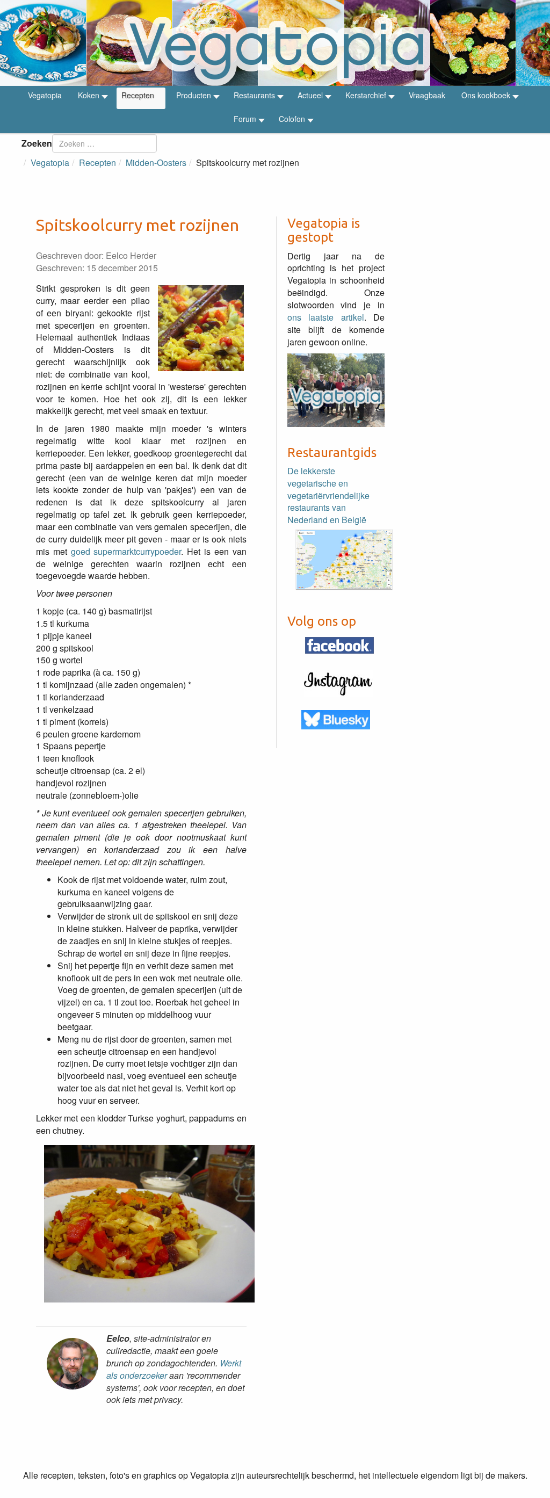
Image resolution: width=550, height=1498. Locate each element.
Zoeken (36, 143)
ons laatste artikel (325, 317)
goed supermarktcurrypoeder (126, 551)
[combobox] (104, 143)
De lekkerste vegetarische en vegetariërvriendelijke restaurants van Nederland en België (328, 495)
